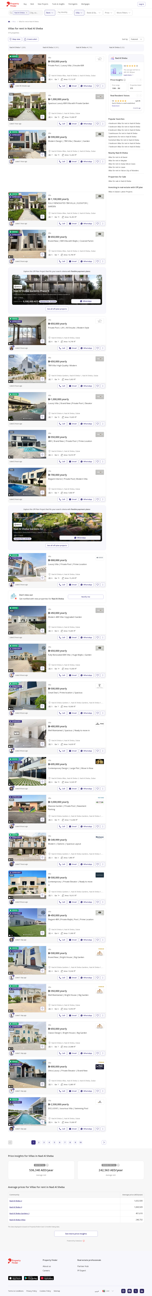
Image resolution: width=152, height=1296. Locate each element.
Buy (25, 4)
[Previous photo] (10, 68)
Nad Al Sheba (19, 13)
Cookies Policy (45, 1291)
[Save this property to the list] (97, 86)
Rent (32, 4)
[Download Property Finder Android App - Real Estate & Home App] (31, 1278)
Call (63, 86)
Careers (46, 1270)
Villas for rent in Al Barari (117, 157)
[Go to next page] (104, 1142)
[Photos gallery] (27, 68)
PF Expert (81, 1270)
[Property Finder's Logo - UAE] (13, 4)
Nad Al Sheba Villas (17, 1220)
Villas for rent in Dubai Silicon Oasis (121, 164)
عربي (97, 1291)
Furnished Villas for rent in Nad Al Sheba (123, 140)
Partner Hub (83, 1266)
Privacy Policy (31, 1291)
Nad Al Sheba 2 (16, 1201)
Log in (141, 4)
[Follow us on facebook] (129, 1291)
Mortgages (85, 4)
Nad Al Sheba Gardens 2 (19, 1213)
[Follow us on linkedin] (142, 1291)
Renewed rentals (109, 1165)
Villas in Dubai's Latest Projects (120, 192)
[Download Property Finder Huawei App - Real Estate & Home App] (47, 1278)
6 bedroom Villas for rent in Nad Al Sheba (124, 130)
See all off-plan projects (57, 309)
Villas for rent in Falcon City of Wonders (123, 170)
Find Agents (72, 4)
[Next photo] (44, 68)
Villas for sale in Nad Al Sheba (119, 181)
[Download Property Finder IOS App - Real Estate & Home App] (15, 1278)
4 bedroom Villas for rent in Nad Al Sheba (124, 123)
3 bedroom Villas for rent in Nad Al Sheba (124, 143)
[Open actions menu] (103, 86)
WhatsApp (87, 86)
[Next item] (140, 79)
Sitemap (57, 1291)
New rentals (39, 1165)
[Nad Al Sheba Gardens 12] (57, 527)
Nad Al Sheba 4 (16, 1207)
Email (74, 86)
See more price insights (76, 1233)
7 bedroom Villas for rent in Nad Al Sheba (124, 146)
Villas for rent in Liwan (116, 167)
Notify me (85, 597)
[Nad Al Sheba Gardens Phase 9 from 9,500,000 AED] (57, 290)
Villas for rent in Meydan (117, 160)
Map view (16, 39)
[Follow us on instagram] (123, 1291)
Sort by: (125, 39)
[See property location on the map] (42, 79)
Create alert (32, 39)
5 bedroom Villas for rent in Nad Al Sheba (124, 127)
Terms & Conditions (16, 1291)
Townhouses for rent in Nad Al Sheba (122, 133)
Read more (115, 106)
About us (47, 1266)
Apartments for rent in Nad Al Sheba (122, 137)
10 (80, 1142)
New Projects (43, 4)
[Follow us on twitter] (136, 1291)
